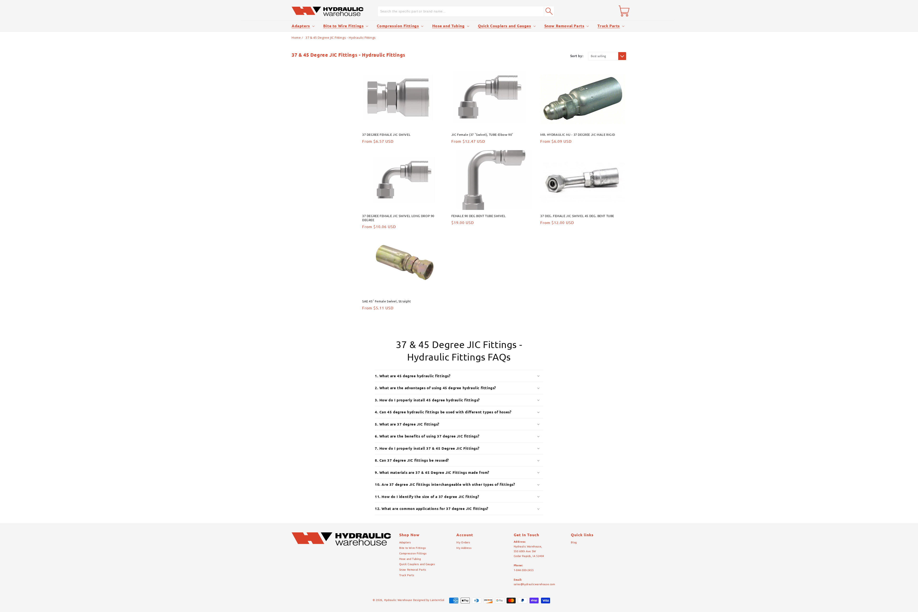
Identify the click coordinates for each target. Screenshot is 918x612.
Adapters (301, 26)
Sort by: (576, 56)
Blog (574, 542)
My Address (463, 547)
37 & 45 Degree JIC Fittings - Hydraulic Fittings (341, 37)
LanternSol (437, 600)
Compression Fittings (398, 26)
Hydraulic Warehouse (398, 600)
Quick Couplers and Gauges (504, 26)
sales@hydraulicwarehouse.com (534, 584)
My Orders (463, 542)
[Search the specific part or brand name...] (549, 11)
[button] (303, 26)
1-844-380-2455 (524, 570)
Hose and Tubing (448, 26)
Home (296, 37)
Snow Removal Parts (564, 26)
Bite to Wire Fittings (343, 26)
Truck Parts (608, 26)
